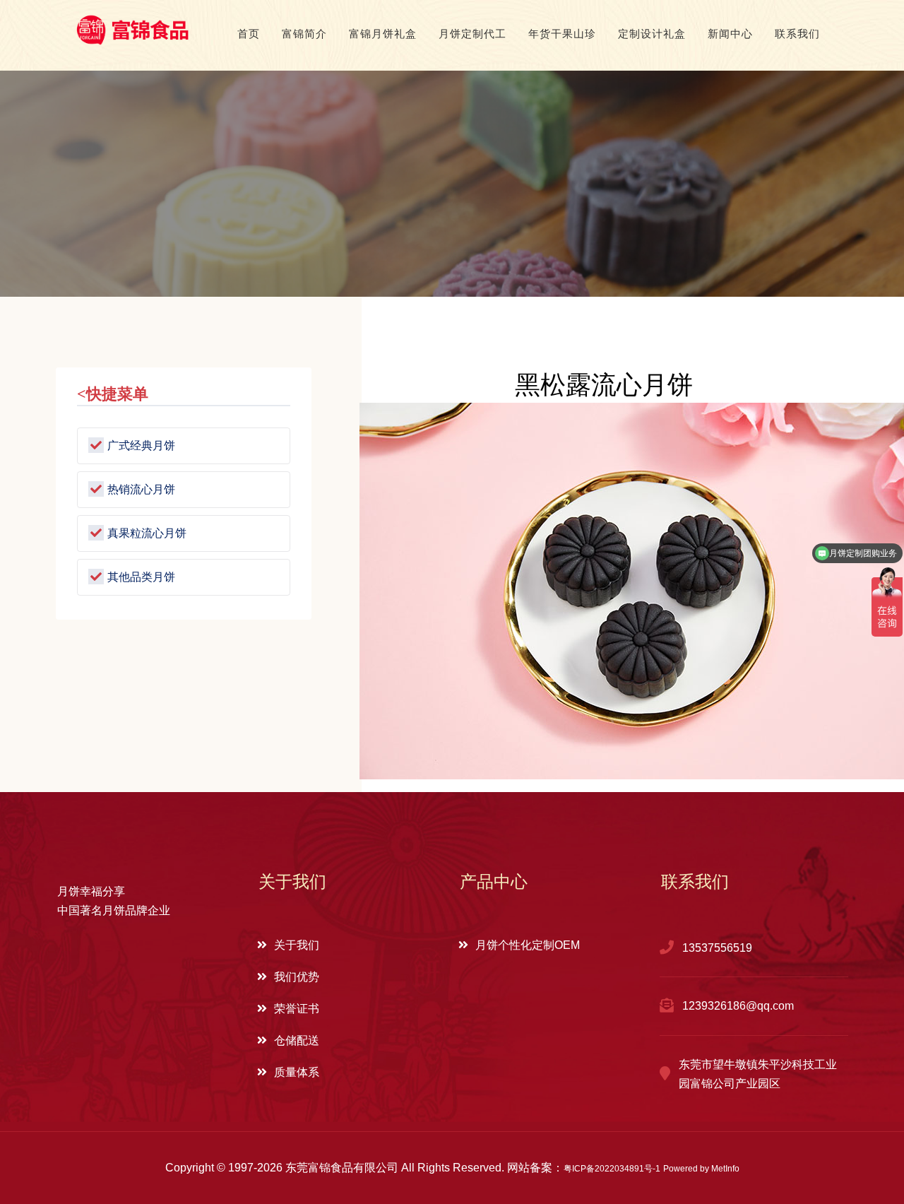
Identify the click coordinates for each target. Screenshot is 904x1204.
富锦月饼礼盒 (383, 34)
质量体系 (296, 1072)
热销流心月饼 (141, 489)
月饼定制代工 (472, 34)
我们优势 (296, 977)
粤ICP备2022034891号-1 (612, 1169)
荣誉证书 (296, 1009)
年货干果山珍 (562, 34)
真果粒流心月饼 (146, 532)
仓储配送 (296, 1040)
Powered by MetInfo (701, 1169)
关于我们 (296, 945)
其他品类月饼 (141, 576)
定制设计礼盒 (652, 34)
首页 (248, 34)
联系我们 (797, 34)
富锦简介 (304, 34)
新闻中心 (730, 34)
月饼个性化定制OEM (527, 945)
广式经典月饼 (141, 445)
